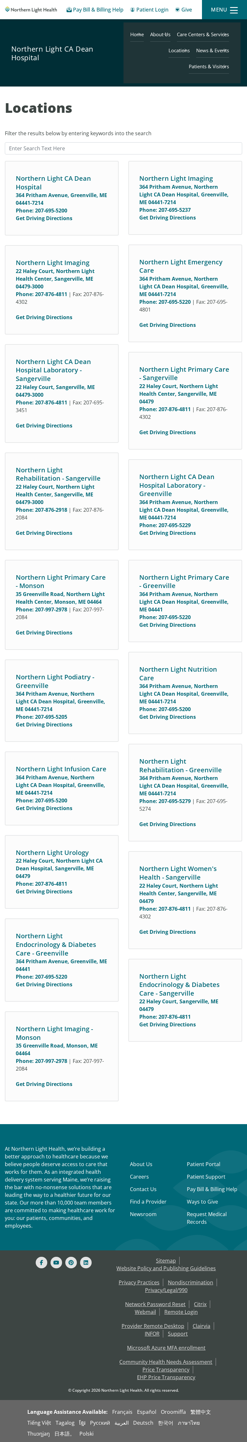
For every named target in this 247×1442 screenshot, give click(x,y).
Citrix (200, 1304)
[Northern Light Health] (31, 9)
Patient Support (206, 1176)
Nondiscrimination (190, 1282)
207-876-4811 (51, 294)
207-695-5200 (51, 210)
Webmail (145, 1311)
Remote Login (181, 1311)
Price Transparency (165, 1369)
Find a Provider (148, 1201)
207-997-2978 (51, 609)
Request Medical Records (207, 1218)
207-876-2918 (51, 509)
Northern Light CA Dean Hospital (52, 53)
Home (137, 34)
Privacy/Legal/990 (166, 1290)
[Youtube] (56, 1262)
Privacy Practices (139, 1282)
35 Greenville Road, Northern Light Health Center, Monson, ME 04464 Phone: (60, 602)
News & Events (212, 50)
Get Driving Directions (44, 218)
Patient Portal (203, 1164)
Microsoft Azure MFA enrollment (166, 1347)
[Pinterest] (71, 1262)
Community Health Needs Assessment (165, 1361)
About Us (160, 34)
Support (178, 1333)
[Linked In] (86, 1262)
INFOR (152, 1333)
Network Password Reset (155, 1304)
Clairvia (201, 1326)
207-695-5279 (175, 801)
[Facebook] (41, 1262)
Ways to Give (202, 1201)
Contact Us (143, 1189)
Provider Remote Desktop (153, 1326)
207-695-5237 (175, 209)
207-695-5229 (175, 525)
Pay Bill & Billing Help (212, 1189)
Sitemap (166, 1260)
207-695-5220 (175, 301)
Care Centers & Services (203, 34)
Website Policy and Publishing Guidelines (166, 1268)
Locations (179, 50)
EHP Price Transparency (166, 1377)
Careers (139, 1176)
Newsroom (143, 1214)
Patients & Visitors (209, 66)
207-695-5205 (51, 716)
